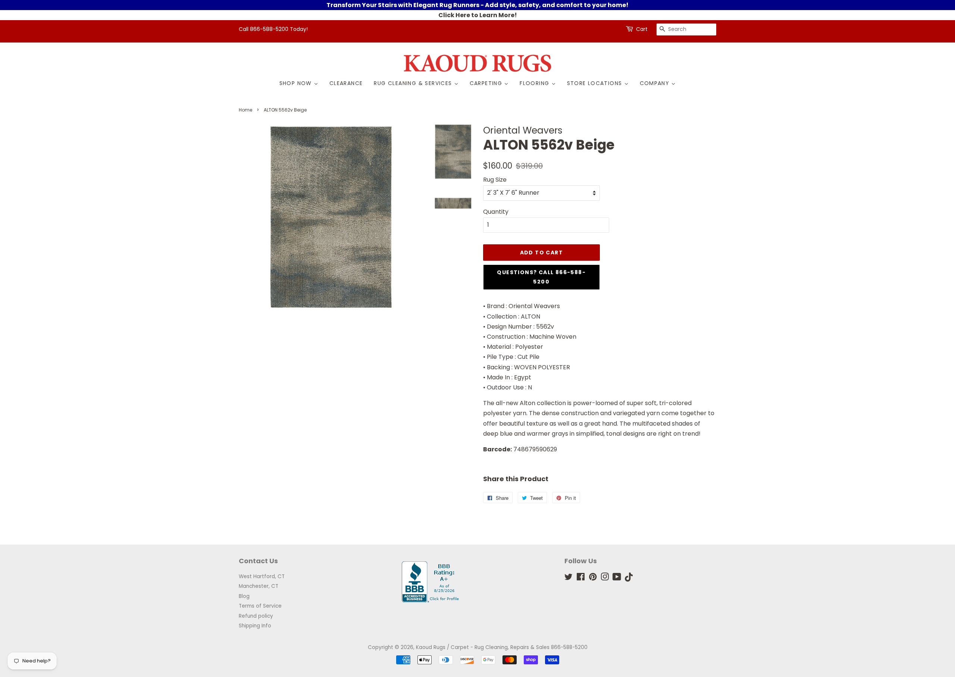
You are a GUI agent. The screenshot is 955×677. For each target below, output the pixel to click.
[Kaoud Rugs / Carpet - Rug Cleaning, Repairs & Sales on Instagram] (605, 578)
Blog (244, 596)
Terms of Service (260, 605)
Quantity (495, 211)
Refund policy (256, 616)
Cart (642, 29)
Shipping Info (255, 625)
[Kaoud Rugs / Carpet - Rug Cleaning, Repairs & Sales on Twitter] (568, 578)
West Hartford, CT (262, 576)
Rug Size (495, 179)
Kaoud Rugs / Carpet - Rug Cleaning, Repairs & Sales (482, 647)
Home (245, 110)
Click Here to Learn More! (477, 15)
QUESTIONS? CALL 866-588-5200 (541, 277)
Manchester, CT (258, 586)
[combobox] (686, 29)
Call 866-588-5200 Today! (273, 29)
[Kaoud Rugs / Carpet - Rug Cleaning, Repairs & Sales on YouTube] (617, 578)
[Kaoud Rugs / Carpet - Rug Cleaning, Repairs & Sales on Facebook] (580, 578)
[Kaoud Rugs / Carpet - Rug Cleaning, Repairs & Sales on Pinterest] (593, 578)
